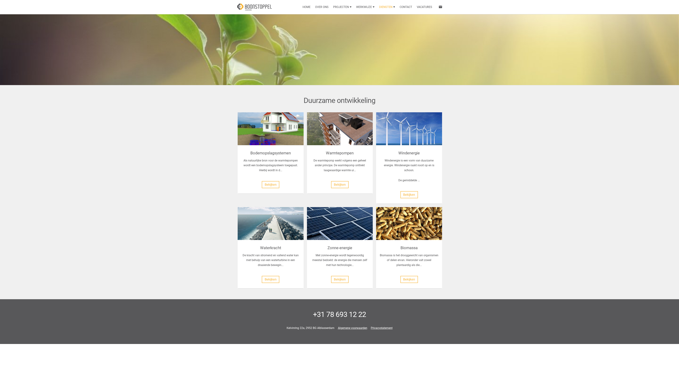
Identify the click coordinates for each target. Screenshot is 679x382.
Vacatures (424, 7)
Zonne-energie (339, 247)
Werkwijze (364, 7)
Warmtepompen (340, 153)
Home (307, 7)
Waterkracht (270, 247)
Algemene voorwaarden (352, 328)
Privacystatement (382, 328)
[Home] (254, 7)
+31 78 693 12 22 (339, 314)
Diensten (385, 7)
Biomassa (409, 247)
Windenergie (409, 153)
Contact (406, 7)
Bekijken (271, 184)
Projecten (341, 7)
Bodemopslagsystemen (270, 153)
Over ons (322, 7)
